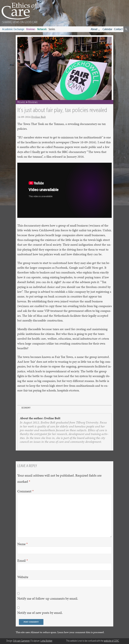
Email (22, 560)
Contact (118, 29)
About (94, 29)
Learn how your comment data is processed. (80, 632)
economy (26, 407)
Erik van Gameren (21, 640)
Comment (25, 491)
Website (22, 576)
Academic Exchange (13, 29)
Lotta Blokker (46, 640)
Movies (21, 102)
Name (22, 543)
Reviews (30, 29)
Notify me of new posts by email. (40, 612)
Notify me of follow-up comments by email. (47, 598)
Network (42, 29)
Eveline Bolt (38, 117)
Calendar (107, 29)
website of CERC (111, 640)
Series (52, 29)
